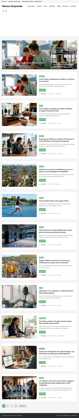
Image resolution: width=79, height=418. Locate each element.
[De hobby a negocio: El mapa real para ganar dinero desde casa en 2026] (64, 47)
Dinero (45, 6)
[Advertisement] (39, 26)
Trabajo (59, 6)
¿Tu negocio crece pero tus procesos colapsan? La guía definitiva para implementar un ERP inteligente (56, 383)
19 (16, 406)
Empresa (39, 6)
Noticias (41, 257)
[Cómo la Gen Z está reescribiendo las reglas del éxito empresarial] (64, 62)
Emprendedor (31, 6)
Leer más (43, 90)
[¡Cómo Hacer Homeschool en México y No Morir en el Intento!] (26, 54)
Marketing (52, 6)
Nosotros (4, 1)
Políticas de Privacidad (27, 1)
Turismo (41, 197)
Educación (65, 6)
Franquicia (73, 6)
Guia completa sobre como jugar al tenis (54, 201)
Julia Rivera (43, 93)
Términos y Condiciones (14, 1)
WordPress (67, 415)
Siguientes (23, 406)
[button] (5, 54)
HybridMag (74, 415)
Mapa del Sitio (38, 1)
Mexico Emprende (12, 6)
